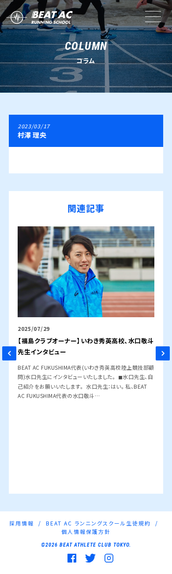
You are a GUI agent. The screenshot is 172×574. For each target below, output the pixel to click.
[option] (86, 313)
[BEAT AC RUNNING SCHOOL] (38, 17)
